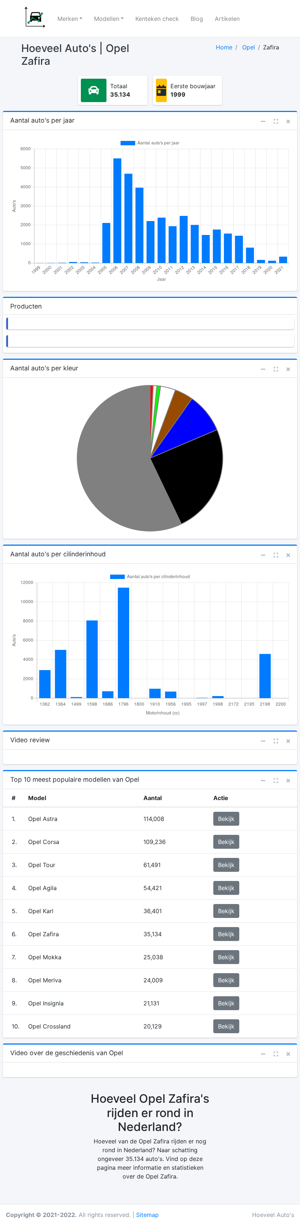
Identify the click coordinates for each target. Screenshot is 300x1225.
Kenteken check (157, 18)
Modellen (106, 18)
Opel (248, 47)
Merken (67, 18)
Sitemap (147, 1214)
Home (224, 47)
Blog (197, 18)
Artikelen (227, 18)
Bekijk (226, 818)
